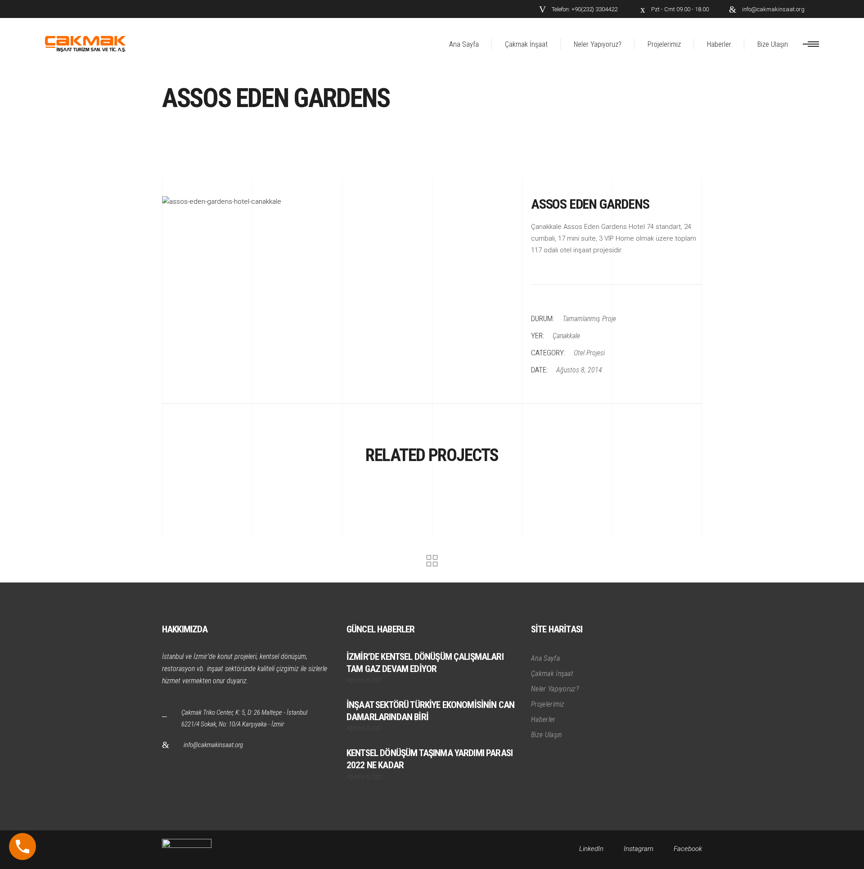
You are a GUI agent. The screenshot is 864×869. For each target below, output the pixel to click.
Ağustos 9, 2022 (364, 679)
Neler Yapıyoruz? (555, 689)
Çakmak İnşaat (552, 673)
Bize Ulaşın (546, 734)
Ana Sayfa (545, 658)
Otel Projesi (589, 353)
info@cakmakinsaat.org (213, 745)
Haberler (543, 719)
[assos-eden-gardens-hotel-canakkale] (340, 202)
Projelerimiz (548, 704)
